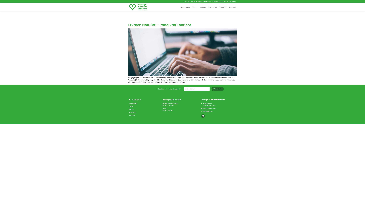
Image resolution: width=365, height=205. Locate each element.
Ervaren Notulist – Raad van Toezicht (159, 24)
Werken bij (213, 7)
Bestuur (203, 7)
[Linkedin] (203, 116)
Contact (232, 7)
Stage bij (222, 7)
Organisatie (185, 7)
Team (195, 7)
